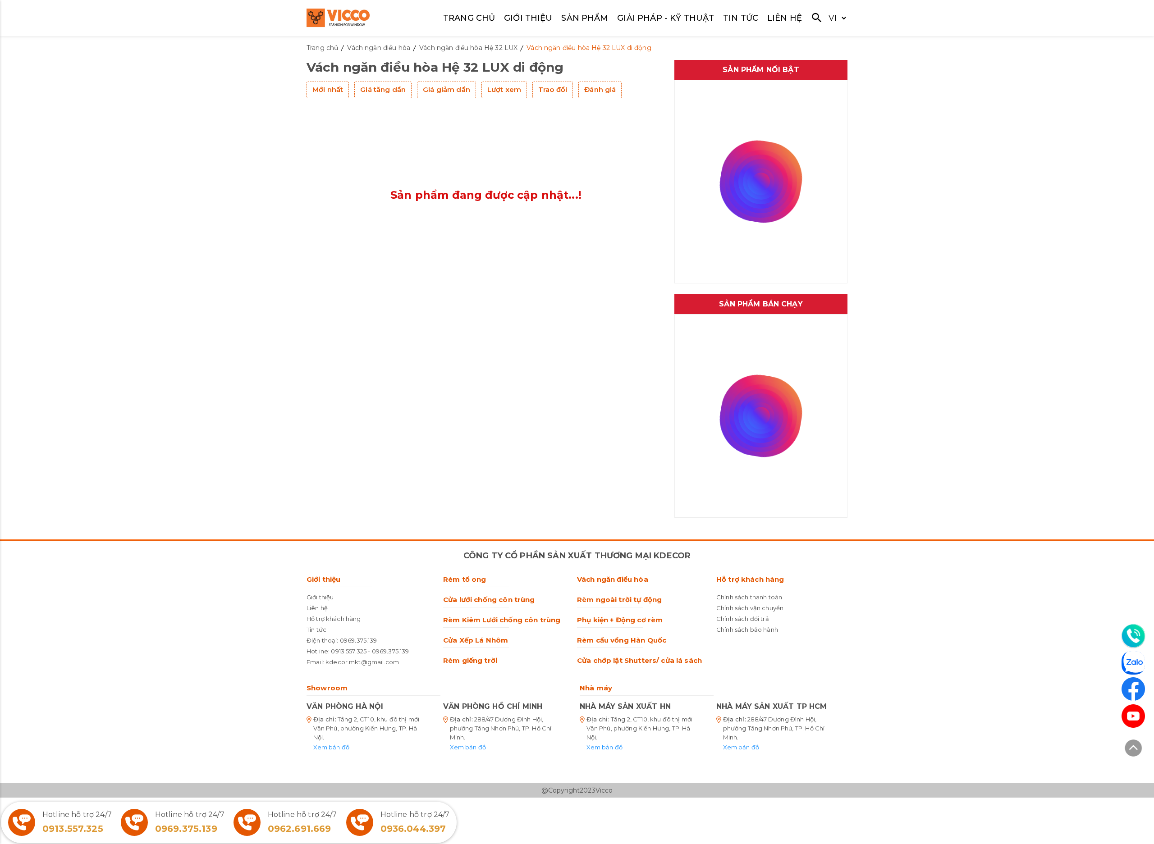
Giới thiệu (324, 579)
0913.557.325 (348, 651)
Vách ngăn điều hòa (612, 579)
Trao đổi (552, 89)
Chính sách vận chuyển (749, 607)
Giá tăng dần (383, 89)
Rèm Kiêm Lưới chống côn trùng (501, 620)
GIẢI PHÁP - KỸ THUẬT (665, 18)
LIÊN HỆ (784, 18)
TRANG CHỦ (469, 18)
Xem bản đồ (331, 747)
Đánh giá (600, 89)
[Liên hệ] (1133, 636)
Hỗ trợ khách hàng (334, 618)
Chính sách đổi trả (742, 618)
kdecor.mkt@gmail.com (362, 662)
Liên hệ (317, 607)
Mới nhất (327, 89)
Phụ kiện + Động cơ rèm (620, 620)
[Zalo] (1133, 664)
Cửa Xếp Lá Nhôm (475, 640)
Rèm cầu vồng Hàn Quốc (621, 640)
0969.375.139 (358, 640)
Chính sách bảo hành (747, 629)
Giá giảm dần (446, 89)
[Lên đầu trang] (1133, 749)
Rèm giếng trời (470, 660)
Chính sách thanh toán (749, 597)
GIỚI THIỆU (528, 18)
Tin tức (316, 629)
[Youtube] (1133, 716)
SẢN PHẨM (584, 18)
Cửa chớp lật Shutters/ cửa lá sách (639, 660)
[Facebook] (1133, 689)
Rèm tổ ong (464, 579)
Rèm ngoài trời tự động (619, 599)
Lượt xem (504, 89)
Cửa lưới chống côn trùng (489, 599)
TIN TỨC (740, 18)
